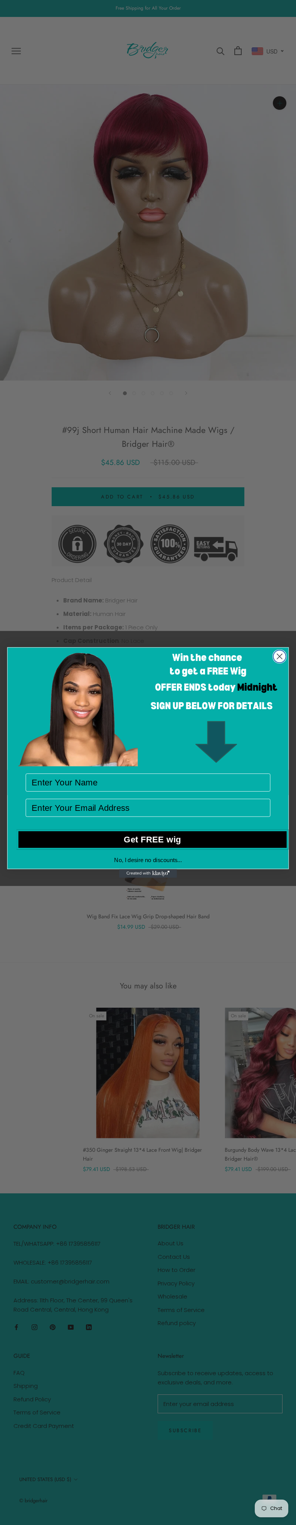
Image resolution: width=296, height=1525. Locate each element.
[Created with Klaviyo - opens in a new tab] (148, 873)
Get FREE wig (152, 839)
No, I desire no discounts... (148, 860)
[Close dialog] (279, 656)
